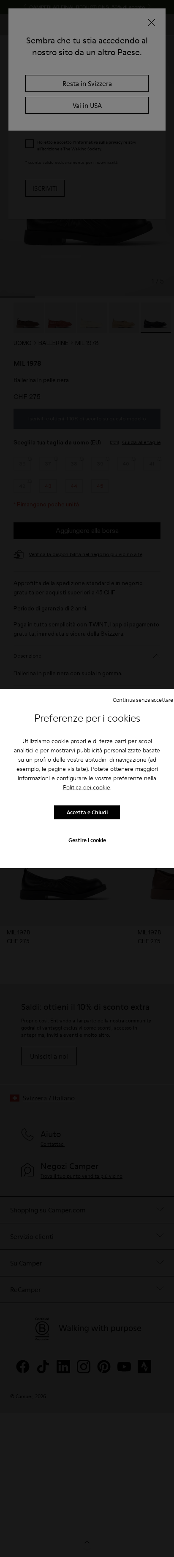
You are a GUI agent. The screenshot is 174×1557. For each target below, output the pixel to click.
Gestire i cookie (87, 839)
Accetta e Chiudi (87, 812)
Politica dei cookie (86, 787)
